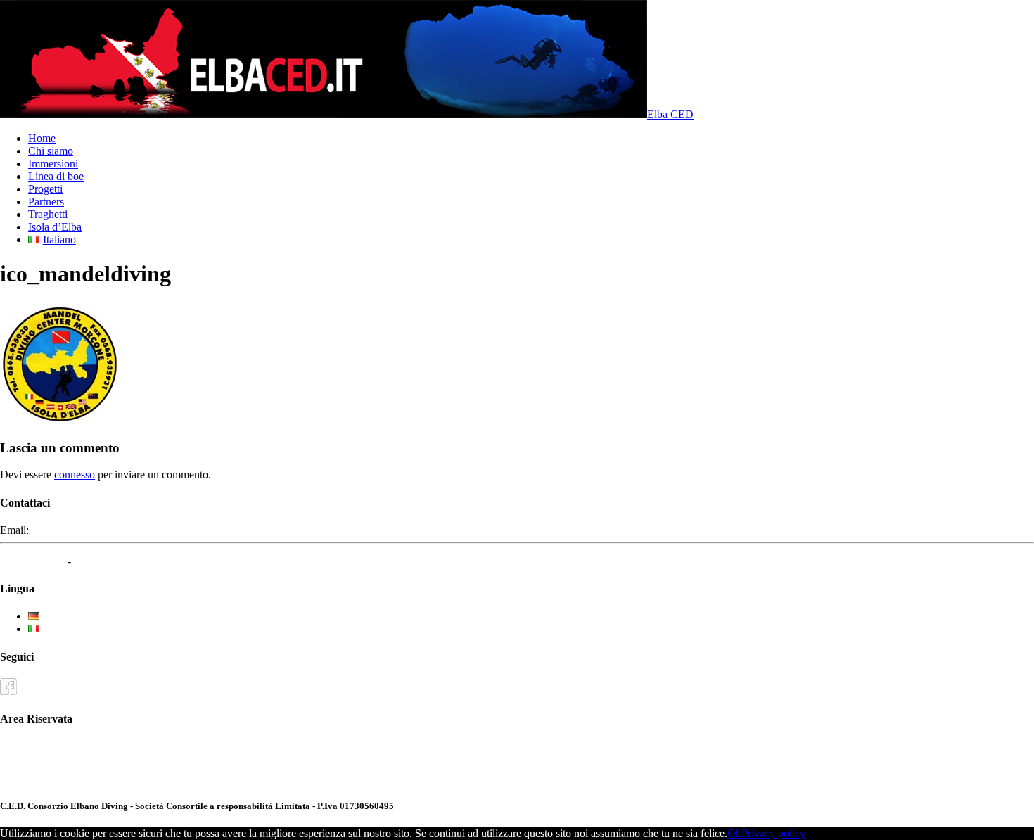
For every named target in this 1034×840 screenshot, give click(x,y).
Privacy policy (773, 833)
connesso (74, 475)
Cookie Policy (105, 561)
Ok (734, 833)
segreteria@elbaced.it (79, 530)
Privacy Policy (32, 561)
